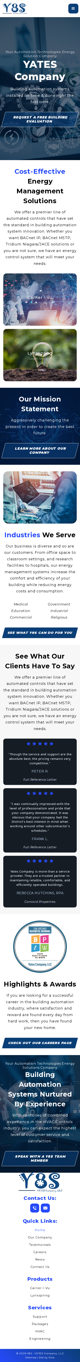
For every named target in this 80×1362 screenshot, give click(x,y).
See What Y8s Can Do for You (40, 633)
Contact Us (40, 1267)
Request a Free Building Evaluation (40, 119)
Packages (40, 1324)
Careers (39, 1252)
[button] (73, 8)
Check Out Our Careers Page (40, 1043)
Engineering (39, 1339)
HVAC (40, 1331)
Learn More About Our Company (40, 451)
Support (40, 1317)
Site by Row (47, 1357)
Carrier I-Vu (40, 1288)
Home (40, 1230)
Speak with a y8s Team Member (40, 1158)
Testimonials (40, 1245)
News (40, 1259)
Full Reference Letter (40, 779)
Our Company (40, 1237)
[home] (14, 8)
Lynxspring (40, 1295)
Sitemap (31, 1357)
